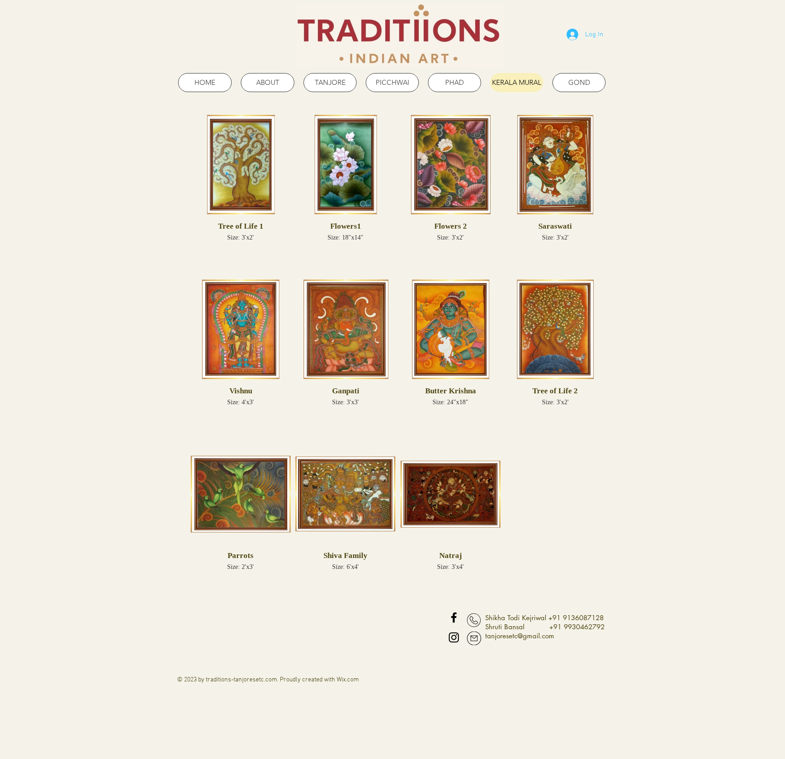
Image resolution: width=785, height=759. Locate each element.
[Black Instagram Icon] (454, 637)
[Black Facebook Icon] (454, 617)
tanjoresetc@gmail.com (519, 636)
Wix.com (348, 680)
